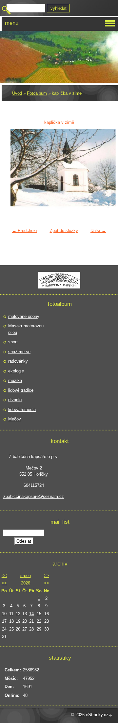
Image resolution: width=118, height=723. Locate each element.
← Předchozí (24, 230)
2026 (25, 583)
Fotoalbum (37, 93)
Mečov (14, 419)
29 (39, 629)
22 (39, 621)
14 (31, 613)
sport (13, 341)
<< (4, 575)
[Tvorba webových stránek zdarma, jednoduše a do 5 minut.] (110, 715)
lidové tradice (20, 390)
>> (46, 575)
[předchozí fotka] (19, 169)
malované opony (23, 316)
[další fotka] (98, 169)
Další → (98, 230)
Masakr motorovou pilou (26, 329)
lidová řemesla (22, 409)
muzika (15, 380)
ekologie (16, 371)
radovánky (18, 361)
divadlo (15, 399)
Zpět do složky (64, 230)
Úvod (17, 93)
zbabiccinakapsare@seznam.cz (33, 496)
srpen (25, 575)
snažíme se (19, 351)
